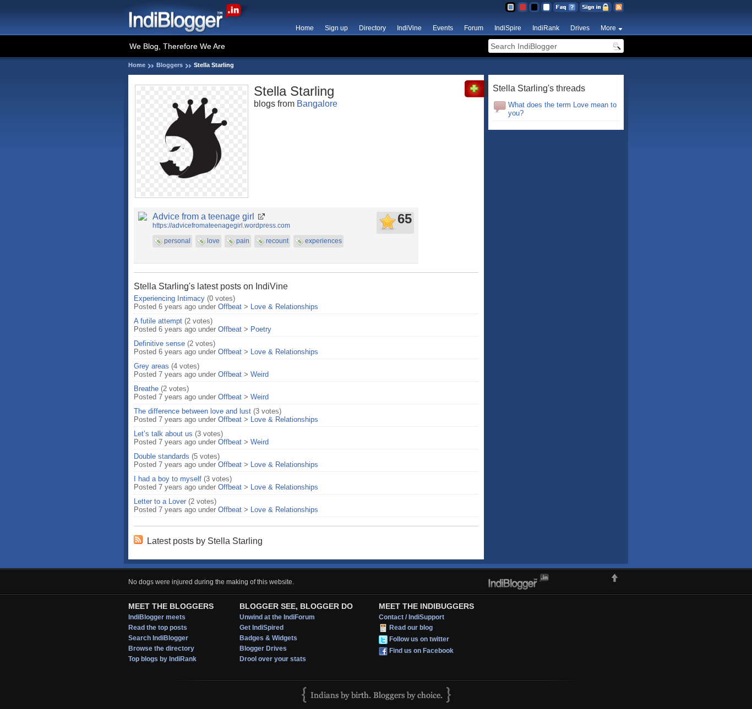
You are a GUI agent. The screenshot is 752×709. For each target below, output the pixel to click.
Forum (473, 28)
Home (305, 28)
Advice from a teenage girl (203, 216)
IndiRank (545, 28)
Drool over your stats (272, 659)
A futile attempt (158, 321)
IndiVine (409, 28)
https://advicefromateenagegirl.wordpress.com (221, 225)
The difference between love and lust (192, 411)
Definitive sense (159, 343)
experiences (323, 241)
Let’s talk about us (163, 434)
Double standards (161, 456)
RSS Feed (618, 7)
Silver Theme (534, 7)
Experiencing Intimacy (169, 298)
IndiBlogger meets (157, 617)
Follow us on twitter (419, 639)
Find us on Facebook (421, 651)
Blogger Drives (263, 648)
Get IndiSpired (261, 627)
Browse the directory (161, 648)
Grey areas (151, 366)
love (213, 241)
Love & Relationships (284, 307)
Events (443, 28)
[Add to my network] (476, 95)
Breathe (146, 388)
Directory (372, 28)
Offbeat (230, 307)
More (608, 28)
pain (242, 241)
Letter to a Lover (160, 501)
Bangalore (317, 103)
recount (277, 241)
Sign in (596, 7)
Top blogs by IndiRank (162, 659)
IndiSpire (507, 28)
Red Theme (522, 7)
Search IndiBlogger (158, 638)
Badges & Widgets (268, 638)
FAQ (565, 7)
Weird (259, 374)
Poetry (260, 329)
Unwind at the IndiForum (277, 617)
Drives (580, 28)
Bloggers (169, 65)
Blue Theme (510, 7)
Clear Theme (546, 7)
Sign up (336, 28)
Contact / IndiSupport (411, 617)
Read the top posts (157, 627)
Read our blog (411, 627)
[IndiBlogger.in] (190, 33)
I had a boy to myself (167, 479)
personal (177, 241)
